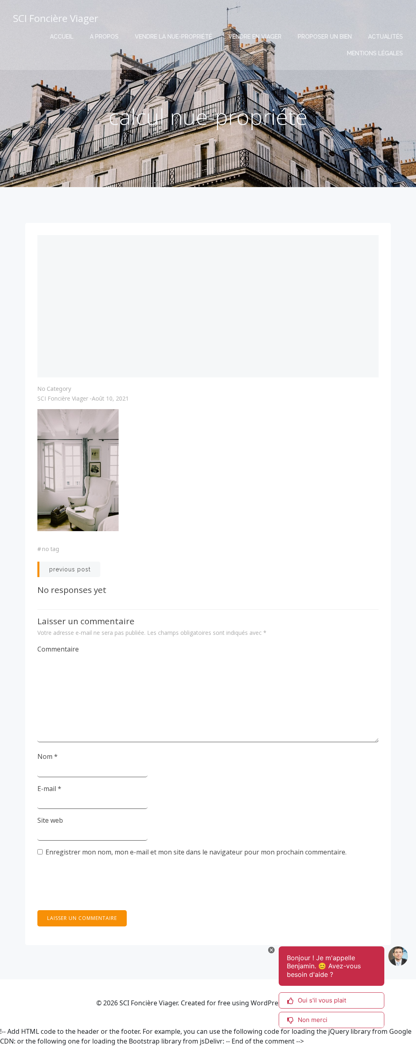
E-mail (49, 788)
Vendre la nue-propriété (173, 36)
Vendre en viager (255, 36)
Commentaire (58, 649)
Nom (47, 756)
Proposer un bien (325, 36)
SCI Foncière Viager (62, 398)
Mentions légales (375, 53)
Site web (50, 820)
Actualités (385, 36)
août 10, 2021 (110, 398)
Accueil (62, 36)
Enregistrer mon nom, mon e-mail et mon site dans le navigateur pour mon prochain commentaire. (196, 852)
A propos (104, 36)
